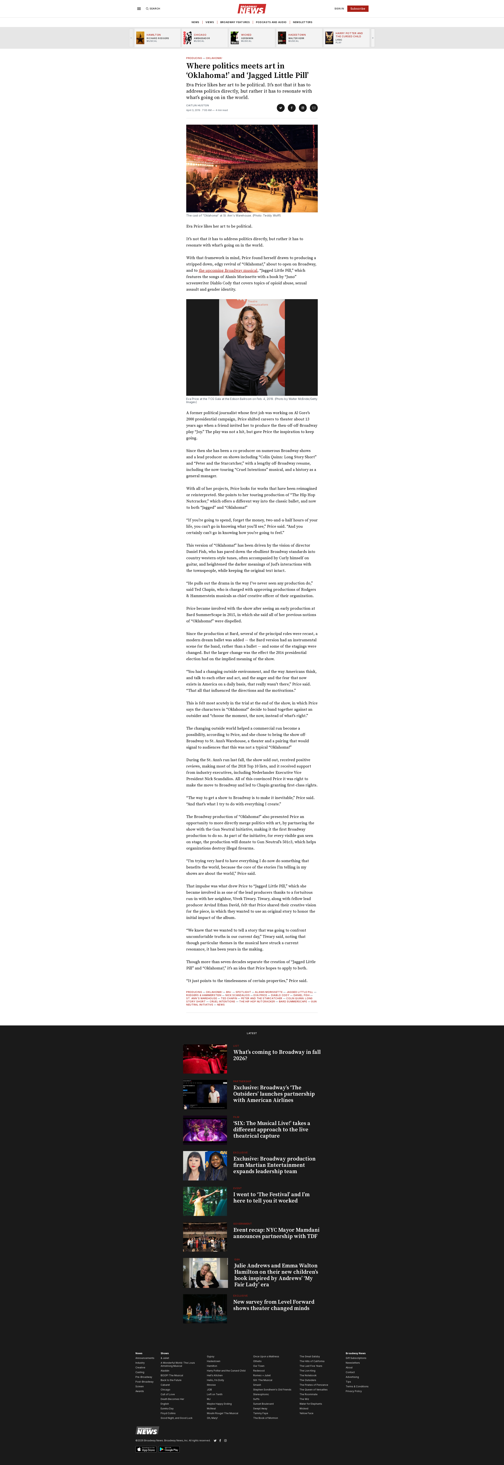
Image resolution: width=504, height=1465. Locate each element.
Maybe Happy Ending (219, 1403)
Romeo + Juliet (262, 1375)
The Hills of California (311, 1361)
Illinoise (211, 1384)
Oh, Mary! (212, 1417)
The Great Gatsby (309, 1356)
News (195, 22)
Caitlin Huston (197, 105)
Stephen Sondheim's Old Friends (272, 1389)
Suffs (256, 1399)
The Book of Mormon (265, 1417)
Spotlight (243, 992)
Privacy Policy (354, 1391)
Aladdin (165, 1370)
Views (210, 22)
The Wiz (304, 1399)
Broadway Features (235, 22)
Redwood (259, 1370)
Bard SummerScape (293, 1001)
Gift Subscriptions (356, 1358)
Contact (350, 1372)
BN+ (229, 992)
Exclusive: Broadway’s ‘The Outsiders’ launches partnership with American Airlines (274, 1094)
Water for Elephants (310, 1403)
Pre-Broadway (143, 1376)
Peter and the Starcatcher (262, 998)
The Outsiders (307, 1380)
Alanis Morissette (269, 992)
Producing (194, 58)
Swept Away (260, 1408)
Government (242, 1223)
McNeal (211, 1408)
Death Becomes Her (172, 1399)
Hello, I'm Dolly (215, 1380)
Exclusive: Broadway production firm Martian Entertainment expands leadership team (274, 1165)
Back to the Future (171, 1380)
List (236, 1045)
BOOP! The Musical (172, 1375)
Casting (139, 1372)
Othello (257, 1361)
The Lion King (307, 1370)
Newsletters (302, 22)
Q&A (237, 1259)
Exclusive (240, 1152)
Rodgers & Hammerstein (203, 995)
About (349, 1367)
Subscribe (357, 8)
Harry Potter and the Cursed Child (226, 1370)
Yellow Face (306, 1413)
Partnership (242, 1081)
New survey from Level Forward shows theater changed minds (273, 1305)
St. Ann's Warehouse (201, 998)
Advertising (352, 1376)
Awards (139, 1391)
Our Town (258, 1365)
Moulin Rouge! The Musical (222, 1413)
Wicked (303, 1408)
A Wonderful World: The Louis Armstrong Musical (178, 1364)
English (165, 1403)
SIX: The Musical (262, 1380)
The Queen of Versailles (313, 1389)
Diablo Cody (280, 995)
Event (237, 1188)
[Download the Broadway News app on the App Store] (146, 1449)
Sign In (339, 8)
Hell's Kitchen (215, 1375)
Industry (140, 1362)
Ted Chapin (229, 998)
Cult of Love (168, 1394)
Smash (257, 1384)
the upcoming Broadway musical (228, 270)
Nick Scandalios (237, 995)
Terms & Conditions (357, 1386)
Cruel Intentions (222, 1001)
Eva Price (260, 995)
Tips (348, 1381)
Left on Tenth (214, 1394)
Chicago (165, 1389)
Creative (140, 1367)
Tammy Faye (260, 1413)
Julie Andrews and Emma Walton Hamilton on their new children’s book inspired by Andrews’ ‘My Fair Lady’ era (276, 1275)
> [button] (373, 37)
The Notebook (308, 1375)
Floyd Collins (168, 1413)
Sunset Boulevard (263, 1403)
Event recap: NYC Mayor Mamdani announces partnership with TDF (276, 1233)
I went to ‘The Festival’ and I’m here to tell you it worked (271, 1197)
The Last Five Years (310, 1365)
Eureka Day (167, 1408)
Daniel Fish (302, 995)
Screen (139, 1386)
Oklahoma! (214, 58)
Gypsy (210, 1356)
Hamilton (212, 1365)
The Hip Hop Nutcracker (257, 1001)
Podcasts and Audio (271, 22)
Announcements (144, 1358)
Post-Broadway (144, 1381)
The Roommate (308, 1394)
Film (236, 1117)
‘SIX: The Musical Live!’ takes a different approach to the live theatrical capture (271, 1129)
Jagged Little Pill (300, 992)
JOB (209, 1389)
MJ (208, 1399)
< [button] (131, 37)
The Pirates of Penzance (313, 1384)
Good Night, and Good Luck (177, 1417)
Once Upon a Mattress (266, 1356)
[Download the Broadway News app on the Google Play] (169, 1449)
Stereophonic (261, 1394)
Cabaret (165, 1384)
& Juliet (165, 1358)
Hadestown (213, 1361)
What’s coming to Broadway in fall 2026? (277, 1055)
